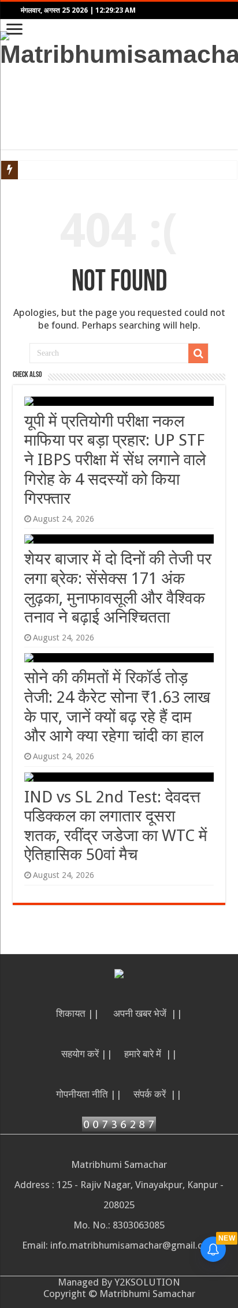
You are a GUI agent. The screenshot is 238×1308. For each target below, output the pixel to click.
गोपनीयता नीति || (89, 1094)
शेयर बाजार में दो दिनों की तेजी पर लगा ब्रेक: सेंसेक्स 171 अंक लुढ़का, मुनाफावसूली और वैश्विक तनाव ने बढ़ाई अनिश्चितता (117, 588)
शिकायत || (79, 1013)
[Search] (198, 353)
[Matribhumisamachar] (119, 48)
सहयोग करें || (87, 1054)
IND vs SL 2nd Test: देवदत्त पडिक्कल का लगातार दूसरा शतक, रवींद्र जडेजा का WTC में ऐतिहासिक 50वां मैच (115, 826)
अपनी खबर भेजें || (148, 1013)
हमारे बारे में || (150, 1054)
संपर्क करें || (157, 1094)
